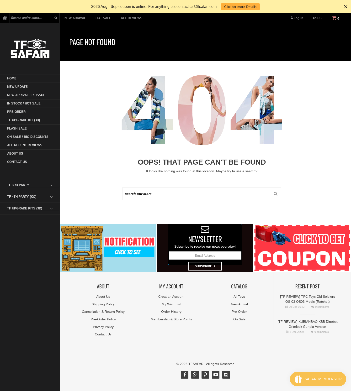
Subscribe (203, 266)
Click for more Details (240, 7)
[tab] (33, 185)
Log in (298, 18)
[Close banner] (346, 7)
